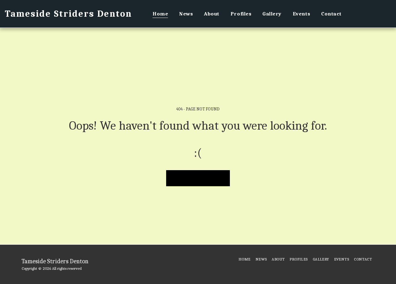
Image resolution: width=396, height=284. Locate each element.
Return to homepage (198, 178)
